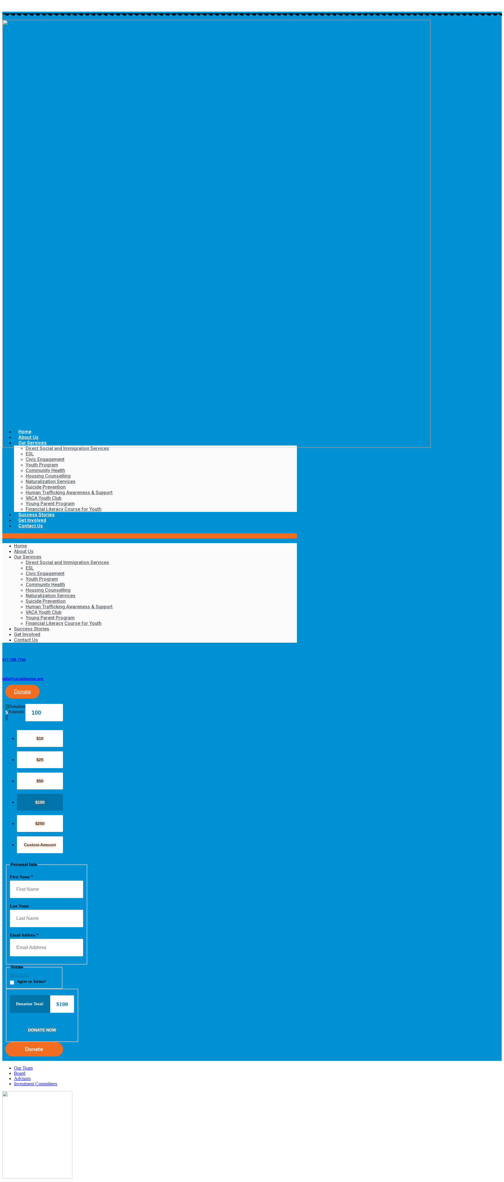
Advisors (22, 1078)
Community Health (45, 470)
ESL (30, 454)
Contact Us (30, 526)
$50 (39, 781)
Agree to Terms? (31, 981)
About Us (24, 551)
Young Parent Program (50, 503)
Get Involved (32, 520)
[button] (149, 535)
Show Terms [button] (19, 974)
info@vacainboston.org (22, 678)
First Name (21, 877)
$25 (39, 759)
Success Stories (36, 514)
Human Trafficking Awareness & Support (69, 492)
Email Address (24, 935)
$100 (40, 802)
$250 (40, 823)
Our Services (27, 557)
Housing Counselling (48, 476)
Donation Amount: (16, 709)
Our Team (23, 1068)
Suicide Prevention (46, 487)
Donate (34, 1049)
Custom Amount (40, 844)
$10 (39, 738)
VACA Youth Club (44, 498)
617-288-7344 (14, 660)
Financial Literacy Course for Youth (64, 509)
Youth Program (42, 465)
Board (19, 1073)
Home (20, 546)
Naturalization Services (51, 481)
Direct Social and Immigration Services (67, 448)
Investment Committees (35, 1083)
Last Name (19, 906)
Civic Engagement (45, 459)
